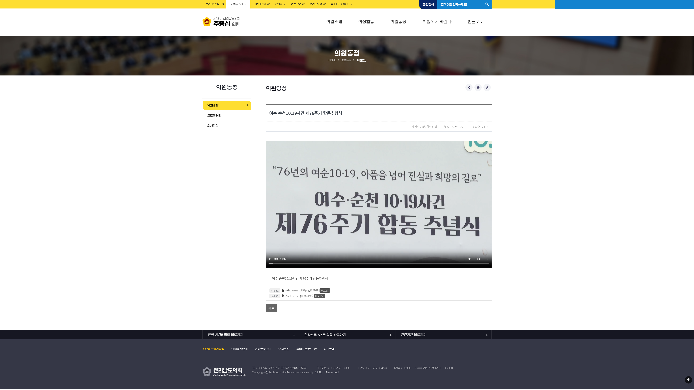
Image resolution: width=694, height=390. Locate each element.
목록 (271, 308)
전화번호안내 (263, 349)
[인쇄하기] (478, 87)
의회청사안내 (239, 349)
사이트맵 (329, 349)
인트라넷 (296, 4)
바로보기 (324, 290)
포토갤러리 (214, 115)
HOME (332, 60)
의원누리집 (237, 4)
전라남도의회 (213, 4)
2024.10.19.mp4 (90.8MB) (299, 296)
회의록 (278, 4)
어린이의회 (259, 4)
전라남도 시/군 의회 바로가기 (325, 334)
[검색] (487, 4)
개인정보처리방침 (213, 349)
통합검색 (428, 4)
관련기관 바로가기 (413, 334)
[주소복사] (487, 87)
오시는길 (283, 349)
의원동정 (346, 60)
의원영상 (212, 105)
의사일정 (212, 125)
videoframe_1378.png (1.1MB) (302, 290)
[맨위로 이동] (688, 380)
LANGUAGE (341, 4)
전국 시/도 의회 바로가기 (225, 334)
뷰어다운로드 (304, 349)
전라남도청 (316, 4)
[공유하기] (469, 87)
